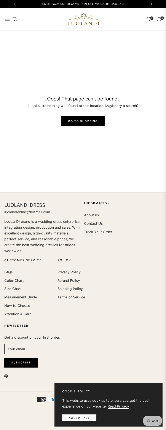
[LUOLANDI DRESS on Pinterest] (6, 376)
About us (91, 215)
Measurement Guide (20, 297)
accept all (79, 417)
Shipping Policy (70, 289)
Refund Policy (68, 280)
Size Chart (13, 289)
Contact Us (93, 223)
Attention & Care (17, 314)
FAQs (8, 272)
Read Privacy (118, 406)
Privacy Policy (69, 272)
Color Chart (14, 280)
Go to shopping (83, 121)
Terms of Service (71, 297)
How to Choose (17, 305)
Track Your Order (98, 232)
